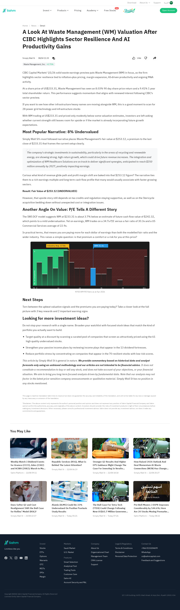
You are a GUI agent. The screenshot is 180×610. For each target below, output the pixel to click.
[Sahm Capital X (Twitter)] (11, 558)
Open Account (168, 10)
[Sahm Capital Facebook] (5, 558)
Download (131, 2)
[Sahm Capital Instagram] (16, 558)
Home (25, 25)
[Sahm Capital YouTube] (21, 558)
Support (157, 2)
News (33, 25)
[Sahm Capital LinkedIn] (26, 558)
